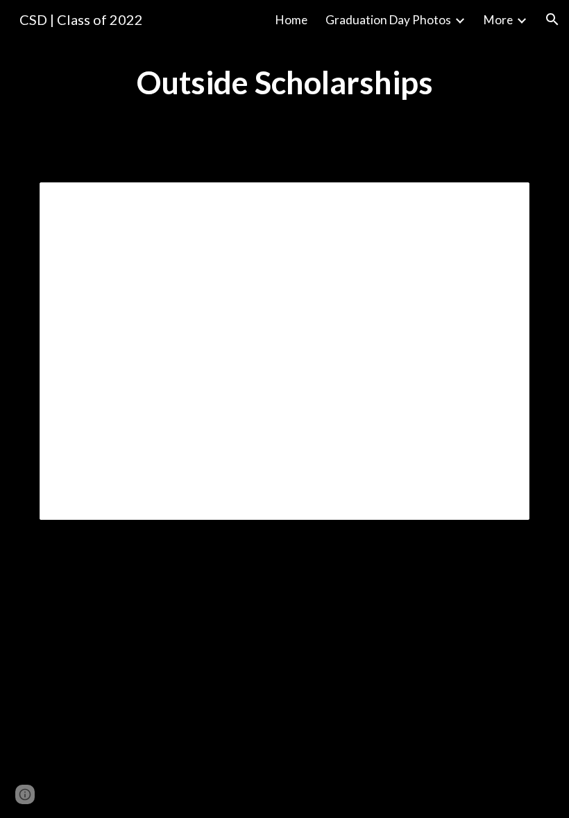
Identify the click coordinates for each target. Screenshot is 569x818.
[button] (552, 19)
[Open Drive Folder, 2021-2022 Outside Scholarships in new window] (503, 200)
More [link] (498, 19)
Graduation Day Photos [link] (388, 19)
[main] (285, 82)
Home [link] (291, 19)
